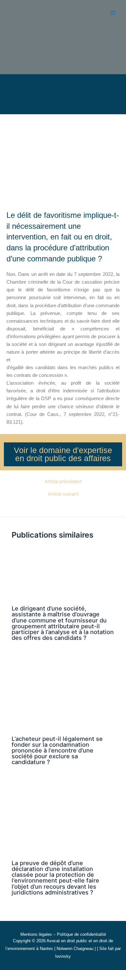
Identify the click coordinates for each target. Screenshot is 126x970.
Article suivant (63, 494)
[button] (94, 91)
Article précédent (63, 481)
